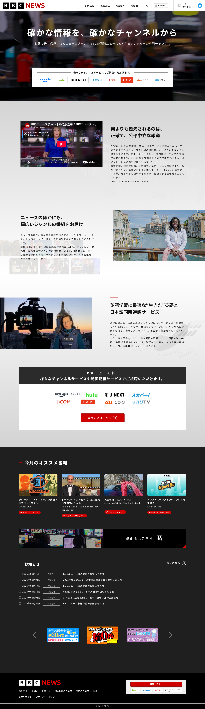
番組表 (134, 5)
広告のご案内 (82, 690)
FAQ (146, 5)
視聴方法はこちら (100, 418)
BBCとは (90, 5)
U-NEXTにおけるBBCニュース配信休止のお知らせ (91, 597)
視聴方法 (105, 5)
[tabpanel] (102, 635)
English (162, 5)
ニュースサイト (186, 5)
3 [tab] (102, 649)
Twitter (200, 5)
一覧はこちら (172, 563)
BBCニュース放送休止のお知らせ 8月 (83, 603)
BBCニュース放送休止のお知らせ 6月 (83, 585)
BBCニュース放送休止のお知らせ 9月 (83, 573)
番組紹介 (120, 5)
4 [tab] (106, 649)
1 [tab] (94, 649)
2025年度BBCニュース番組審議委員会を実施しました (92, 579)
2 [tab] (98, 649)
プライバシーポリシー (46, 696)
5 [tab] (110, 649)
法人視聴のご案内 (63, 690)
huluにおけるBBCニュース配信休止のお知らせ (88, 591)
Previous (35, 635)
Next (170, 635)
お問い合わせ (25, 696)
